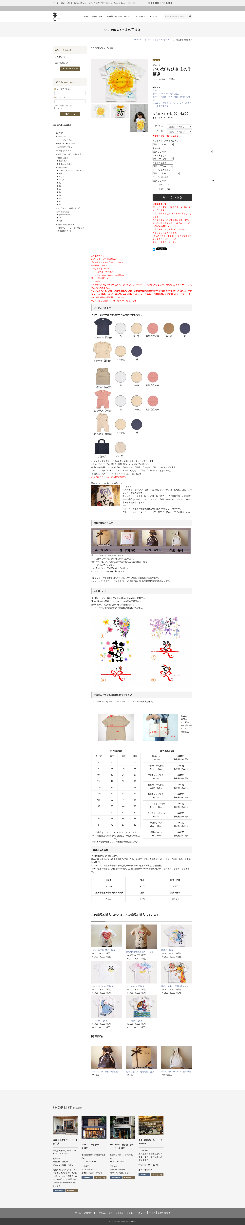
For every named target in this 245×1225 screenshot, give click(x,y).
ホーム (78, 1212)
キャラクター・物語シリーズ (68, 208)
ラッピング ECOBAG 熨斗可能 (176, 1071)
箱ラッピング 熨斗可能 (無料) (140, 1071)
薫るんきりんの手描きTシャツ (174, 986)
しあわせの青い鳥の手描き (103, 950)
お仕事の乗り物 (64, 215)
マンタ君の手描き (99, 1020)
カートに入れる (172, 197)
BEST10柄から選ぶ (170, 93)
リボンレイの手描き (135, 986)
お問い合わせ (164, 1212)
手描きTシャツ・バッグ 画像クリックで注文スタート (70, 229)
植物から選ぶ (62, 158)
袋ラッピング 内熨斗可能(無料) (105, 1071)
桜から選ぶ (63, 161)
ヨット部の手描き (134, 1020)
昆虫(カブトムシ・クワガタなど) (70, 170)
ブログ (152, 1212)
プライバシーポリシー (136, 1212)
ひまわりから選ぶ (65, 164)
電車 (60, 221)
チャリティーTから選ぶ (66, 143)
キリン (61, 177)
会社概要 (119, 1212)
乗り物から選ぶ (63, 212)
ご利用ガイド (90, 1212)
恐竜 (60, 173)
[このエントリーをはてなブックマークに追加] (154, 249)
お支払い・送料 (106, 1212)
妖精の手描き (168, 950)
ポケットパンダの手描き (102, 986)
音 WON (156, 90)
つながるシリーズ (64, 150)
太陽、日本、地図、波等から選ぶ (70, 154)
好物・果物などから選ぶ (66, 224)
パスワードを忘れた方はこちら (63, 106)
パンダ (61, 180)
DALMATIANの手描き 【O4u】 (141, 952)
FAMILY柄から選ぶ (64, 147)
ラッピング (61, 136)
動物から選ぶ (62, 167)
